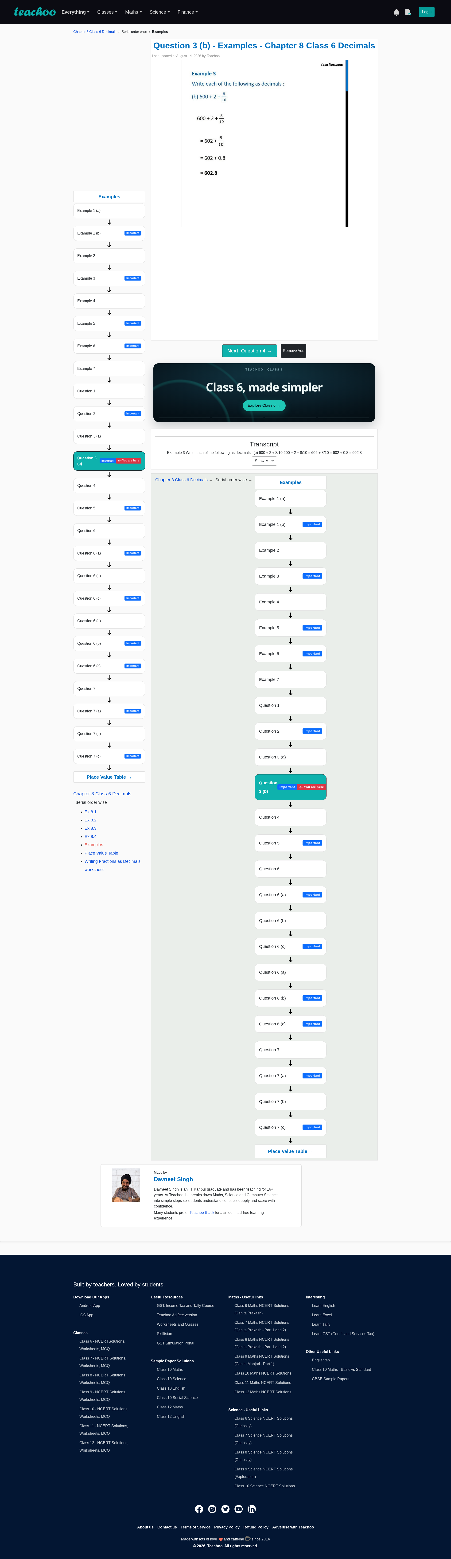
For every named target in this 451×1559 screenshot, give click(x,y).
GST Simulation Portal (175, 1343)
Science (158, 12)
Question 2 (108, 414)
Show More (264, 461)
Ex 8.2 (91, 820)
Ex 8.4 (91, 836)
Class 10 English (171, 1388)
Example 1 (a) (89, 211)
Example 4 (86, 301)
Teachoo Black (202, 1213)
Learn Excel (322, 1315)
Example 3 (108, 278)
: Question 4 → (249, 350)
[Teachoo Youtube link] (239, 1509)
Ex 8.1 (91, 811)
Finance (186, 12)
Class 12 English (171, 1416)
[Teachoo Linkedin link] (252, 1509)
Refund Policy (255, 1527)
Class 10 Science (171, 1379)
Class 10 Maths (170, 1369)
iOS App (86, 1315)
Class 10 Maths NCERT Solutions (262, 1373)
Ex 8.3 (91, 828)
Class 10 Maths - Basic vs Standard (341, 1369)
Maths (131, 12)
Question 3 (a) (89, 436)
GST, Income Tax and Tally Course (185, 1306)
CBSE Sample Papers (330, 1379)
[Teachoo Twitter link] (226, 1509)
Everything (74, 12)
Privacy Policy (227, 1527)
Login (427, 12)
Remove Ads (293, 351)
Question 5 (108, 508)
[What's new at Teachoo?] (396, 12)
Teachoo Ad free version (177, 1315)
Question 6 (86, 531)
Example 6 (108, 346)
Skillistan (164, 1334)
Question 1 (86, 391)
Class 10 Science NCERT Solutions (264, 1486)
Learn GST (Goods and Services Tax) (343, 1334)
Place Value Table (101, 853)
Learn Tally (321, 1324)
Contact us (167, 1527)
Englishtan (321, 1360)
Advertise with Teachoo (293, 1527)
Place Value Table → (109, 777)
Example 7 (86, 369)
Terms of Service (195, 1527)
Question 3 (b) (108, 461)
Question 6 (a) (108, 553)
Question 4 (86, 486)
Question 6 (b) (89, 576)
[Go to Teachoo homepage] (35, 12)
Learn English (323, 1306)
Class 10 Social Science (177, 1398)
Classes (105, 12)
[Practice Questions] (407, 12)
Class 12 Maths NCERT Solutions (262, 1392)
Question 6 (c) (108, 598)
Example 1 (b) (108, 233)
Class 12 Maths (170, 1407)
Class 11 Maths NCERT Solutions (262, 1383)
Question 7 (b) (89, 734)
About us (145, 1527)
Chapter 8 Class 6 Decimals (95, 32)
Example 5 (108, 323)
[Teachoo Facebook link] (199, 1509)
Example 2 (86, 256)
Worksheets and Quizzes (177, 1324)
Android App (89, 1306)
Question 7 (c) (108, 756)
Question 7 (86, 689)
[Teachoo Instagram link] (213, 1509)
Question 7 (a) (108, 711)
